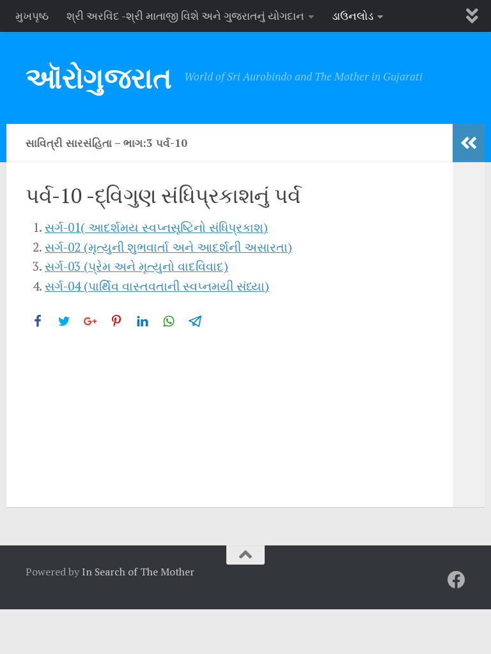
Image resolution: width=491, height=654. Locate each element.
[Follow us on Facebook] (456, 580)
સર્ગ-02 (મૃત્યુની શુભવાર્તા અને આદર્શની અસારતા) (168, 247)
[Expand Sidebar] (469, 143)
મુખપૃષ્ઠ (32, 15)
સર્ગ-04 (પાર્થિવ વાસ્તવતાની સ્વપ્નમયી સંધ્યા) (157, 286)
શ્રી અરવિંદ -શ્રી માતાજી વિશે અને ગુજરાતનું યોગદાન (185, 15)
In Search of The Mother (138, 572)
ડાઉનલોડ (352, 15)
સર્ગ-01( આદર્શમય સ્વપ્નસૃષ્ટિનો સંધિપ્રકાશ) (156, 227)
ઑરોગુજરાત (98, 77)
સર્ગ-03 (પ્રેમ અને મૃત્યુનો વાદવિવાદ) (136, 266)
